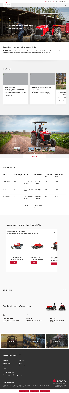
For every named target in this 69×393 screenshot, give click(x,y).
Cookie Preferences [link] (23, 386)
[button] (5, 106)
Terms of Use (35, 385)
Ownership (64, 5)
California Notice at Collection (9, 386)
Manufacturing (7, 363)
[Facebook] (4, 375)
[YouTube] (17, 375)
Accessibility (27, 385)
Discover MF (57, 5)
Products (51, 5)
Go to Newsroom (63, 289)
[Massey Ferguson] (7, 3)
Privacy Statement (7, 385)
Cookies (15, 385)
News (4, 368)
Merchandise (22, 366)
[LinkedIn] (22, 375)
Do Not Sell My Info (44, 385)
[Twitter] (9, 375)
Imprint (20, 385)
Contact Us (6, 366)
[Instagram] (13, 375)
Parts (20, 363)
